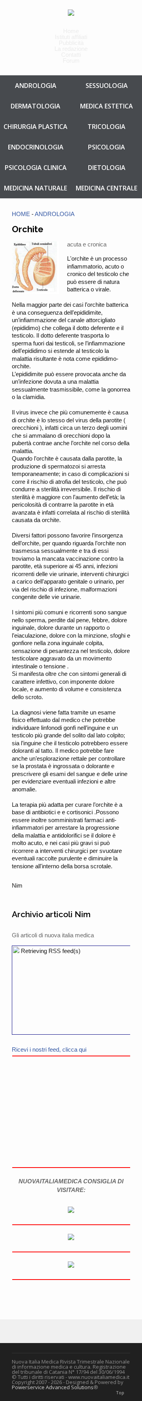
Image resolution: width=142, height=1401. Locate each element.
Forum (71, 60)
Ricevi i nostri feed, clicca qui (49, 1049)
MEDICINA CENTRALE (106, 188)
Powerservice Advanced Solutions (52, 1387)
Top (120, 1392)
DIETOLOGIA (106, 167)
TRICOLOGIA (106, 126)
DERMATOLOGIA (35, 106)
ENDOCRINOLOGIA (36, 147)
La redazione (71, 48)
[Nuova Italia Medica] (71, 12)
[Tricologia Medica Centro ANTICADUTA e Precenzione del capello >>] (71, 1238)
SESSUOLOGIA (107, 85)
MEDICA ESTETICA (106, 106)
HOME (21, 214)
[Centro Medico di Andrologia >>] (71, 1210)
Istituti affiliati (71, 37)
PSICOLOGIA (106, 147)
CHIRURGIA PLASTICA (35, 126)
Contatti (71, 54)
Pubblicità (71, 42)
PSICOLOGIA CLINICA (36, 167)
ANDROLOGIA (35, 85)
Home (71, 31)
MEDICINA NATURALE (35, 188)
